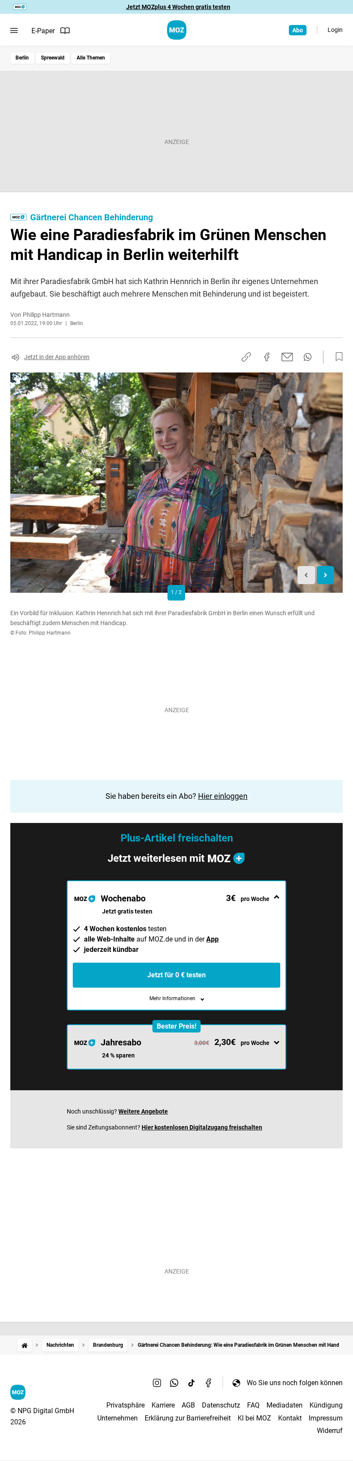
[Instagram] (157, 1382)
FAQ (253, 1405)
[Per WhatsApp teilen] (307, 357)
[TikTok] (191, 1382)
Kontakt (290, 1418)
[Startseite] (24, 1345)
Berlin (22, 58)
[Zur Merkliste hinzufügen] (337, 357)
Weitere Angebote (143, 1111)
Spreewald (53, 58)
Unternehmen (117, 1418)
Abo (297, 30)
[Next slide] (325, 575)
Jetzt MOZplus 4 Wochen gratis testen (178, 6)
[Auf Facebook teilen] (267, 357)
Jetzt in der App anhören (57, 357)
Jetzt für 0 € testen (176, 975)
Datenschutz (221, 1405)
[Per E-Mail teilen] (287, 357)
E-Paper (43, 31)
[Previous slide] (306, 575)
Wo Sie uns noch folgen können (295, 1383)
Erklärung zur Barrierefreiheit (188, 1418)
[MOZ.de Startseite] (176, 30)
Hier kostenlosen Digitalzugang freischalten (202, 1127)
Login (335, 29)
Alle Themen (91, 58)
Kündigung (326, 1405)
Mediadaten (284, 1405)
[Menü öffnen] (14, 30)
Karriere (163, 1405)
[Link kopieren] (246, 357)
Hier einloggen (223, 796)
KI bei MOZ (254, 1418)
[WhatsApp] (174, 1382)
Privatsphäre (125, 1405)
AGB (188, 1405)
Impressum (326, 1418)
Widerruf (330, 1431)
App (212, 939)
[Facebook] (209, 1382)
